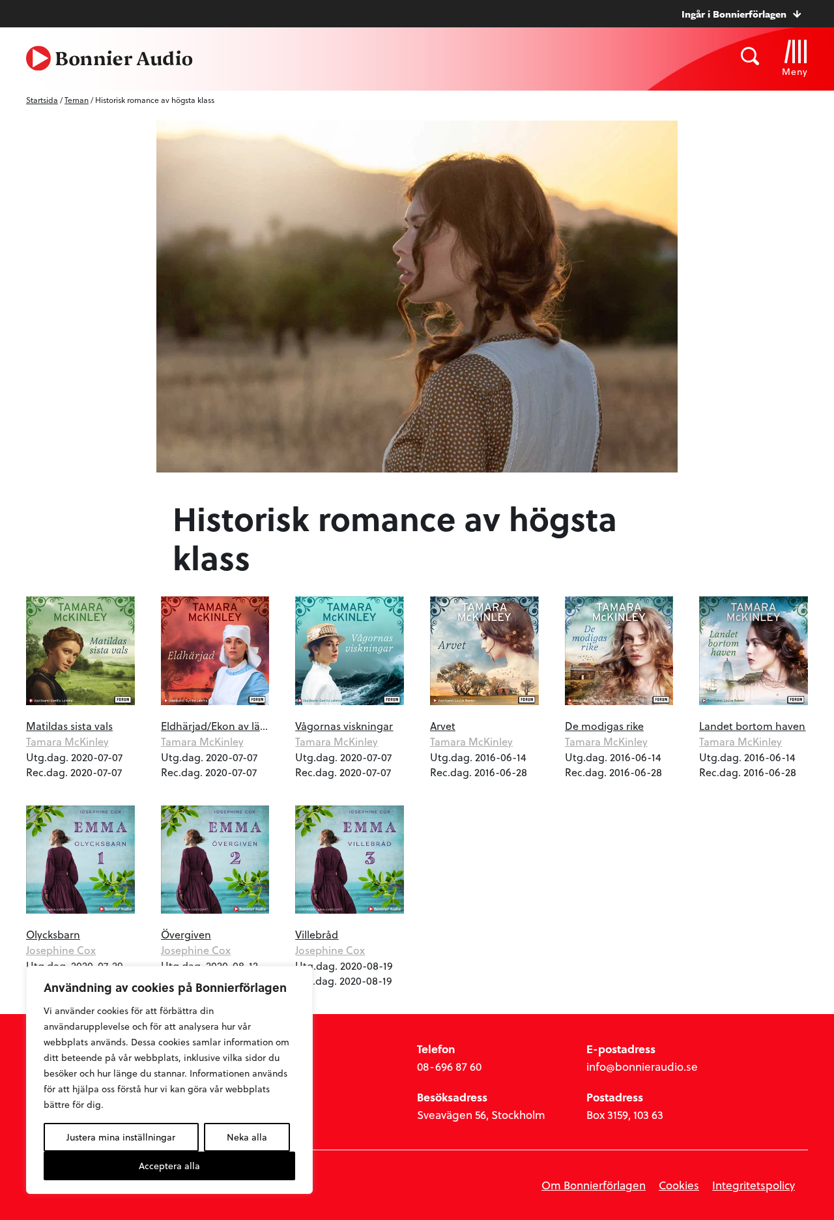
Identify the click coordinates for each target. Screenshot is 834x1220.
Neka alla (247, 1137)
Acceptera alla (169, 1165)
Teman (77, 100)
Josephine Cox (61, 949)
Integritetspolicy (753, 1185)
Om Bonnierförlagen (593, 1185)
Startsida (42, 100)
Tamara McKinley (67, 741)
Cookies (679, 1185)
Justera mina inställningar (120, 1137)
